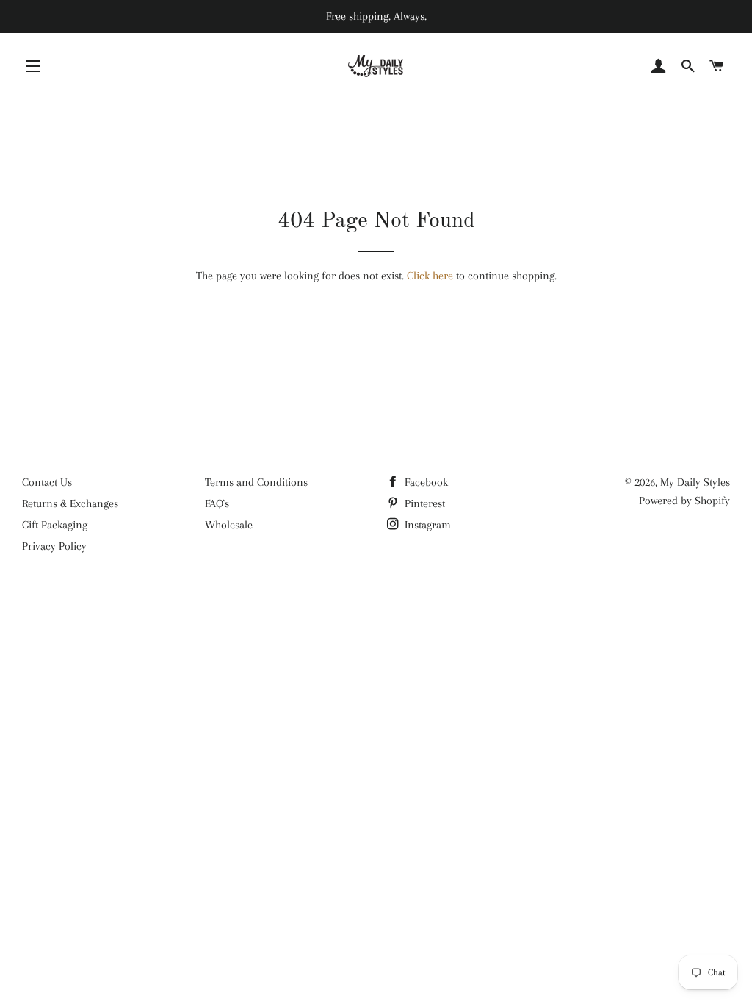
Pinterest (423, 503)
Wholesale (229, 524)
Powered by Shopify (684, 500)
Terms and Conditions (256, 482)
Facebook (425, 482)
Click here (430, 275)
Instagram (426, 524)
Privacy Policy (54, 546)
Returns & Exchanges (70, 503)
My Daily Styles (695, 482)
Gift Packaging (54, 524)
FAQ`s (217, 503)
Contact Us (47, 482)
